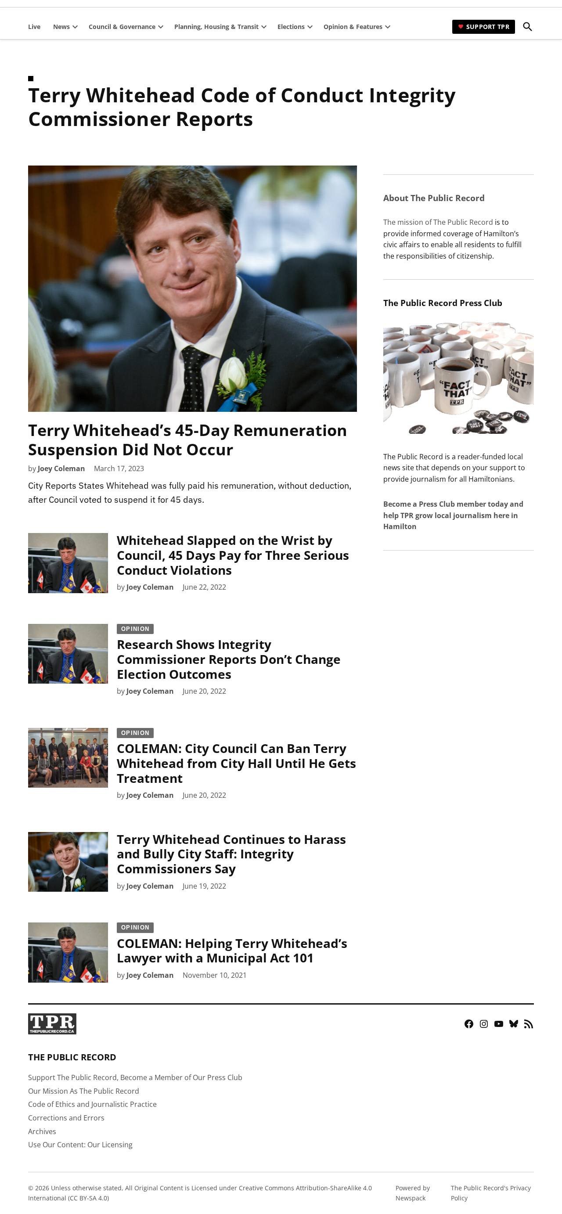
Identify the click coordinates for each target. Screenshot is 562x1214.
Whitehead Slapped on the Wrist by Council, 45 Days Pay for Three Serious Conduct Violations (233, 555)
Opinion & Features (353, 26)
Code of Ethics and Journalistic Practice (92, 1104)
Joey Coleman (61, 468)
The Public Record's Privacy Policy (491, 1193)
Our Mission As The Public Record (83, 1091)
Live (34, 26)
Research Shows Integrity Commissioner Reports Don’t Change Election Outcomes (229, 654)
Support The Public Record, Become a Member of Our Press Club (135, 1077)
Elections (291, 26)
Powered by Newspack (413, 1193)
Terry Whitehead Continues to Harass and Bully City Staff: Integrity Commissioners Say (231, 854)
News (61, 26)
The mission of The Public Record (438, 222)
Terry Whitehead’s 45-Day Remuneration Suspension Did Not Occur (187, 439)
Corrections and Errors (66, 1118)
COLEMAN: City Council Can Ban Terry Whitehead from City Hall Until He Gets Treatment (236, 758)
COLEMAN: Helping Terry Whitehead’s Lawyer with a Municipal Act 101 (232, 945)
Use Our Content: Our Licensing (80, 1144)
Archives (42, 1131)
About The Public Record (434, 198)
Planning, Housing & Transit (216, 26)
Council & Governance (122, 26)
